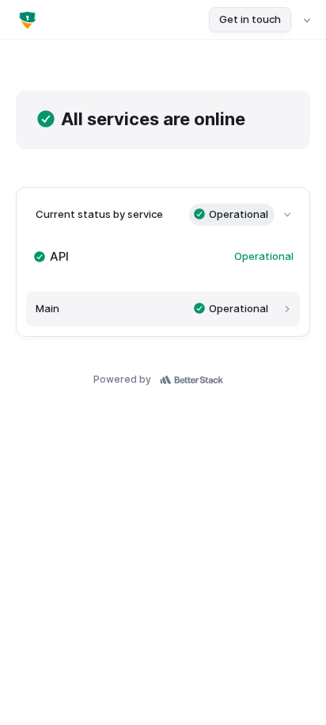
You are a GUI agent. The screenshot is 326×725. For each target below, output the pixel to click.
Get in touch (250, 19)
